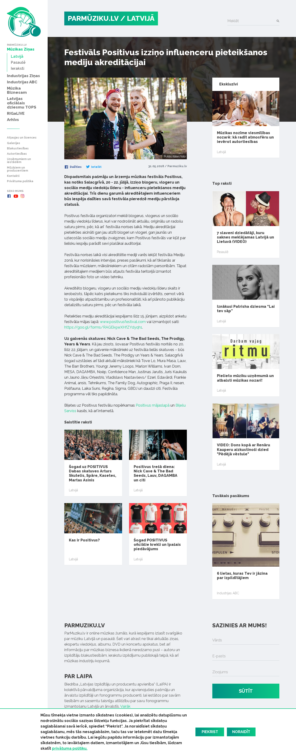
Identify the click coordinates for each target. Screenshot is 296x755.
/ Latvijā (137, 18)
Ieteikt (96, 167)
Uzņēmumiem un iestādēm (19, 161)
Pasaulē (222, 252)
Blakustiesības (18, 148)
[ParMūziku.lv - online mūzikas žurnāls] (24, 22)
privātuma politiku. (69, 748)
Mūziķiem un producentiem (17, 169)
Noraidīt (241, 732)
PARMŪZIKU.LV (93, 18)
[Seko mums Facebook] (9, 196)
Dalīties (75, 167)
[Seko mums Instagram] (22, 196)
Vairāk (125, 706)
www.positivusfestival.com (123, 322)
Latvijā (73, 490)
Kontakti (13, 176)
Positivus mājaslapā (153, 405)
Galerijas (13, 143)
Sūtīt (246, 691)
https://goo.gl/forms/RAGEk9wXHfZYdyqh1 (103, 327)
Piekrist (210, 732)
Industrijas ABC (228, 593)
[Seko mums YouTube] (15, 196)
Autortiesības (17, 153)
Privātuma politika (20, 181)
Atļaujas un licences (22, 137)
